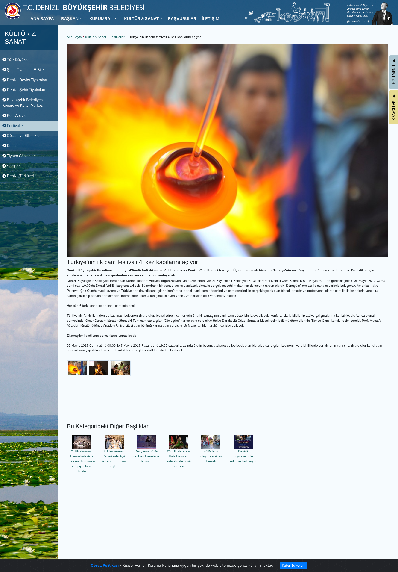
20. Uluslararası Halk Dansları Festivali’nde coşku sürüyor (178, 458)
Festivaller (15, 126)
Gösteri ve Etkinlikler (23, 136)
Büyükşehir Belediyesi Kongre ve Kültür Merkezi (23, 102)
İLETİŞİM (210, 18)
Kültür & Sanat (96, 37)
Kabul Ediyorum (293, 565)
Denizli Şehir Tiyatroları (25, 90)
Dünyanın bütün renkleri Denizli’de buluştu (146, 456)
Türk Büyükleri (18, 60)
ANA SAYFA (42, 18)
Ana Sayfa (74, 37)
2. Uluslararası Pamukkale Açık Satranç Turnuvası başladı (114, 458)
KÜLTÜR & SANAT (141, 18)
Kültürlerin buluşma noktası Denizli (211, 456)
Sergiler (13, 166)
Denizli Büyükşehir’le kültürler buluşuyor (243, 456)
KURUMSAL (101, 18)
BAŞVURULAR (182, 18)
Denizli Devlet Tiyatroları (26, 80)
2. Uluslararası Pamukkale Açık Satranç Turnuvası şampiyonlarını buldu (81, 461)
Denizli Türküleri (20, 176)
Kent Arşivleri (17, 116)
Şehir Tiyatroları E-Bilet (25, 70)
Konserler (14, 146)
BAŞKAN (70, 18)
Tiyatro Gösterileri (21, 156)
